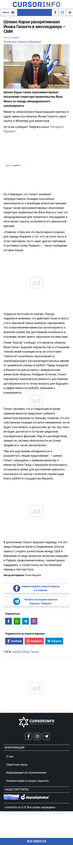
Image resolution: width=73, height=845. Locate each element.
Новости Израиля (29, 42)
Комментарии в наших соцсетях (27, 780)
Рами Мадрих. (33, 575)
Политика (10, 42)
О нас (9, 756)
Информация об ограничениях (26, 772)
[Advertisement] (36, 149)
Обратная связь (16, 764)
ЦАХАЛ (17, 652)
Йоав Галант (31, 652)
